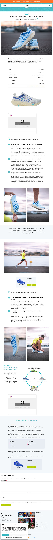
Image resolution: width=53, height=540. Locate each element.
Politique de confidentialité (41, 524)
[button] (26, 524)
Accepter (5, 535)
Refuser (13, 535)
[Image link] (6, 515)
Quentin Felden (24, 19)
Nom (2, 492)
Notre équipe (38, 516)
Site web (2, 497)
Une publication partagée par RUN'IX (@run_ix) (22, 126)
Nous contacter (39, 515)
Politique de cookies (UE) (41, 529)
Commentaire (4, 480)
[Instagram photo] (21, 514)
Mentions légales (39, 520)
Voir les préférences (22, 535)
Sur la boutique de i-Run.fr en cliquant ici (35, 86)
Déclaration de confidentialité (17, 537)
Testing (28, 9)
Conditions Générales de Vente (42, 522)
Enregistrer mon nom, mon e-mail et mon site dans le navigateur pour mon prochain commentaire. (21, 502)
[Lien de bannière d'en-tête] (26, 1)
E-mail (28, 492)
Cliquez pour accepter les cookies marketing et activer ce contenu (22, 123)
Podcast (38, 518)
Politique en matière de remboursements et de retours (42, 527)
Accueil (24, 9)
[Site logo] (26, 5)
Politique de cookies (9, 537)
